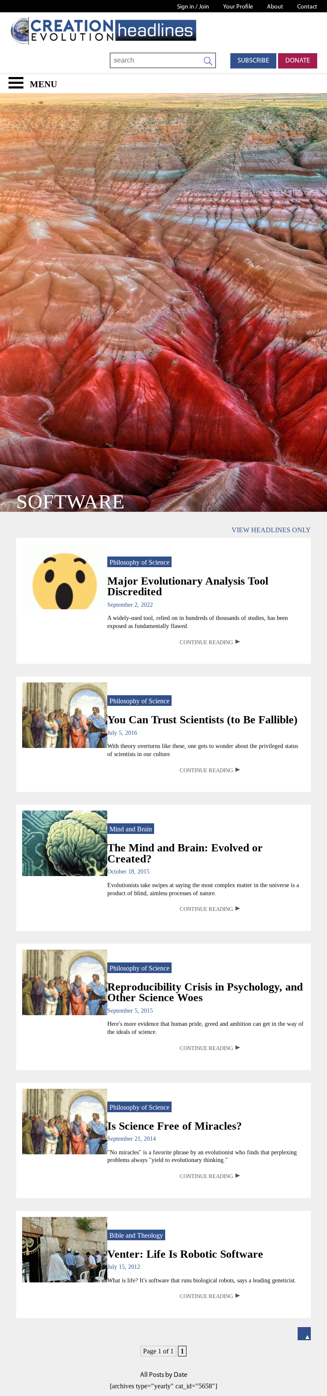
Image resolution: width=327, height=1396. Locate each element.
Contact (307, 7)
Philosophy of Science (139, 562)
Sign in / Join (193, 7)
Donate (297, 60)
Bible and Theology (136, 1235)
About (275, 7)
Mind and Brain (130, 829)
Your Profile (238, 7)
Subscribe (253, 60)
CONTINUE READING (206, 642)
